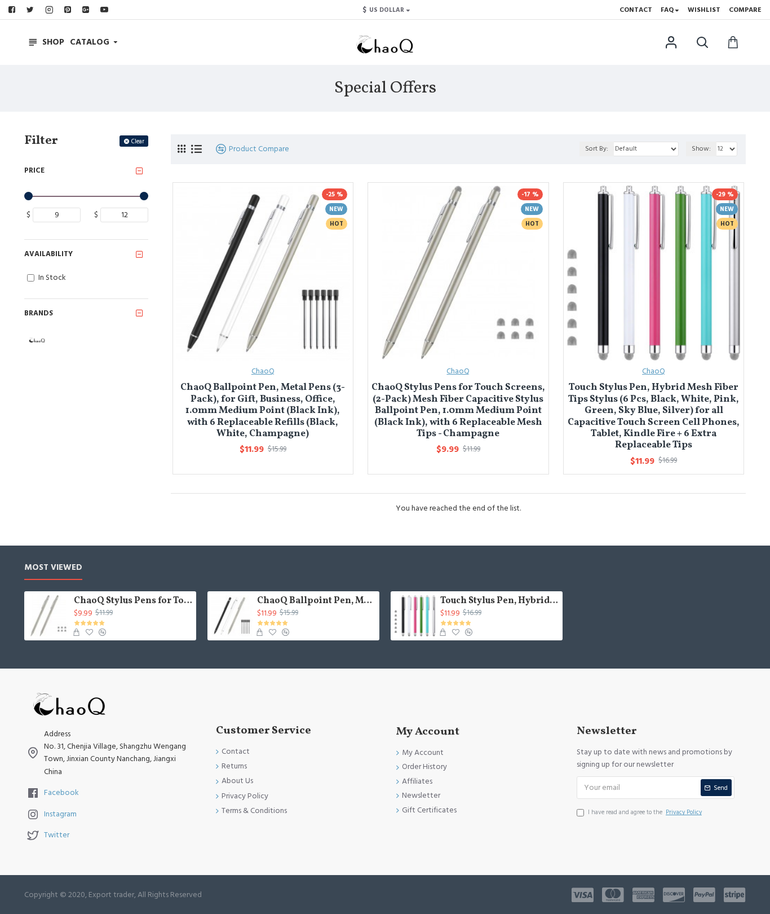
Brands (38, 313)
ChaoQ (263, 371)
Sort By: (596, 148)
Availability (48, 254)
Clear (137, 141)
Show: (701, 148)
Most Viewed (53, 568)
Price (34, 170)
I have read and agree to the (645, 812)
